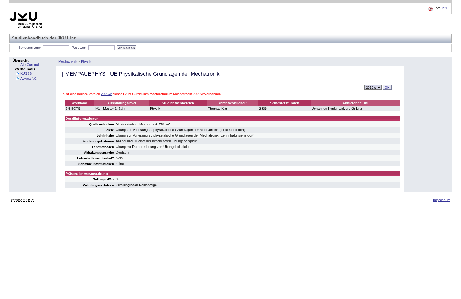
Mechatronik (67, 61)
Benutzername (30, 47)
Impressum (441, 200)
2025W (106, 94)
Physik (86, 61)
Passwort (79, 47)
